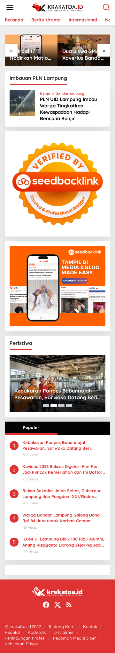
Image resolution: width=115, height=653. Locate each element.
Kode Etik (37, 632)
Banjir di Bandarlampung (62, 93)
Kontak (90, 626)
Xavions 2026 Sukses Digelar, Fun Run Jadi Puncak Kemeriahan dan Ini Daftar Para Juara (62, 469)
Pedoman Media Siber (74, 638)
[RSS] (69, 605)
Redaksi (12, 632)
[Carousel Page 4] (69, 405)
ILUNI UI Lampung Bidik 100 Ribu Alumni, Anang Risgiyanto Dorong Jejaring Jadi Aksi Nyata (63, 542)
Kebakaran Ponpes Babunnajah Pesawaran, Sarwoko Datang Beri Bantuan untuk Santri (55, 394)
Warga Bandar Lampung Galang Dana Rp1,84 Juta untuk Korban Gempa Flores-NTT (61, 518)
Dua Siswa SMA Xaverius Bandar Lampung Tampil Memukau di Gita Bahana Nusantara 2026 (82, 54)
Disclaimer (64, 632)
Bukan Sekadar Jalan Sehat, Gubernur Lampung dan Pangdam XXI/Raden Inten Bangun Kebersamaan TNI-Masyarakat (61, 493)
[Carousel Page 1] (46, 405)
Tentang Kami (61, 626)
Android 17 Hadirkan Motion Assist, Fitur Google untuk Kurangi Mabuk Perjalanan (30, 54)
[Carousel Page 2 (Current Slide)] (53, 405)
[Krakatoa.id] (59, 7)
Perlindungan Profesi (25, 638)
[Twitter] (57, 605)
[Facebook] (46, 605)
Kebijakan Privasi (22, 643)
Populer (31, 427)
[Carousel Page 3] (61, 405)
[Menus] (10, 7)
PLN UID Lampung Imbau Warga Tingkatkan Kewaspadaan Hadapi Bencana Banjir (68, 108)
